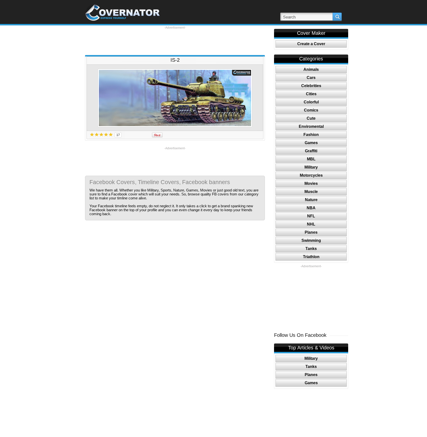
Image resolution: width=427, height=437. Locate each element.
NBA (311, 208)
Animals (311, 69)
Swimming (311, 240)
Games (311, 143)
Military (311, 167)
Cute (311, 118)
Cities (311, 94)
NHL (311, 224)
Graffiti (311, 151)
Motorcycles (311, 175)
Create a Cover (311, 44)
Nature (311, 200)
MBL (311, 159)
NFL (311, 216)
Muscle (311, 192)
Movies (311, 183)
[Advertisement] (175, 41)
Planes (311, 232)
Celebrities (311, 86)
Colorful (311, 102)
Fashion (311, 135)
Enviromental (311, 126)
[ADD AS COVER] (175, 98)
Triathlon (311, 257)
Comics (311, 110)
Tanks (311, 249)
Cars (311, 78)
